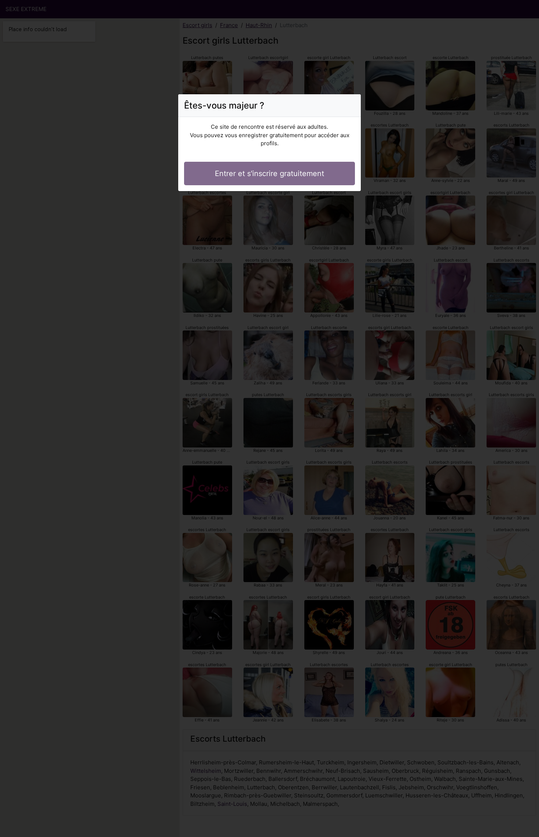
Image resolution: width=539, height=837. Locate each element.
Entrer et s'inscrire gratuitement (269, 173)
